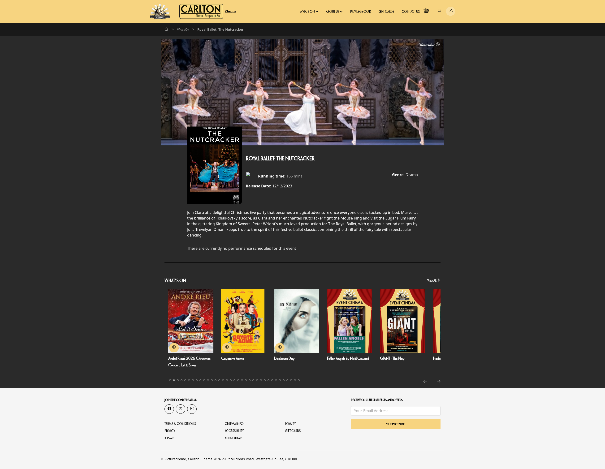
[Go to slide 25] (261, 380)
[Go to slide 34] (295, 380)
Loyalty (290, 424)
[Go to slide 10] (204, 380)
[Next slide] (439, 381)
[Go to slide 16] (227, 380)
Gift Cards (386, 11)
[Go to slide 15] (223, 380)
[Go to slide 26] (265, 380)
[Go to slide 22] (250, 380)
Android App (234, 438)
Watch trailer (427, 44)
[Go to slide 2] (174, 380)
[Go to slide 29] (276, 380)
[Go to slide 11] (208, 380)
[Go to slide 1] (170, 380)
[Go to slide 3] (178, 380)
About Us (333, 11)
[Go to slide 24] (257, 380)
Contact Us (411, 11)
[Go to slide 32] (287, 380)
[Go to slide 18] (234, 380)
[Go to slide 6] (189, 380)
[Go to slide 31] (284, 380)
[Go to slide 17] (231, 380)
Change (230, 11)
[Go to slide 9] (200, 380)
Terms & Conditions (180, 424)
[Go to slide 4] (181, 380)
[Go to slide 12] (212, 380)
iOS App (169, 438)
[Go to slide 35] (299, 380)
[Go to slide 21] (246, 380)
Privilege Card (360, 11)
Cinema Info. (235, 424)
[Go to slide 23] (253, 380)
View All (432, 280)
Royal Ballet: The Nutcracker (280, 158)
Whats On (307, 11)
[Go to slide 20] (242, 380)
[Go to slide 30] (280, 380)
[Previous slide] (427, 381)
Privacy (169, 431)
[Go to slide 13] (215, 380)
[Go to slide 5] (185, 380)
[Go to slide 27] (268, 380)
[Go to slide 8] (197, 380)
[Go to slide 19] (238, 380)
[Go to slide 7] (193, 380)
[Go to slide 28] (272, 380)
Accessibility (234, 431)
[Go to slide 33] (291, 380)
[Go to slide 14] (219, 380)
